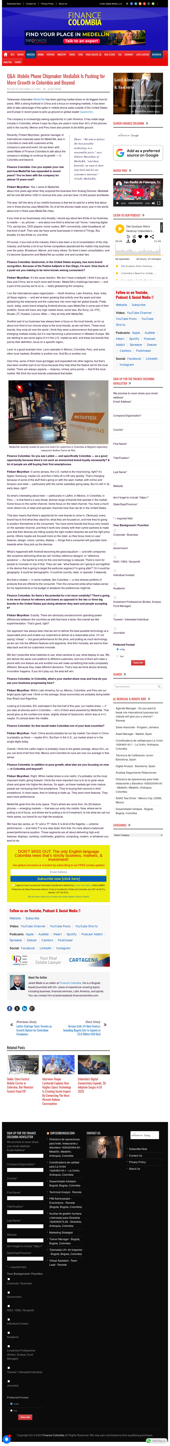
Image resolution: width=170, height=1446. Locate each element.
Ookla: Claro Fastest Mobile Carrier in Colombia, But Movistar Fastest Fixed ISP (20, 1084)
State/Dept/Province (125, 504)
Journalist (119, 633)
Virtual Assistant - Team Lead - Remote (63, 1263)
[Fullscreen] (158, 203)
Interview (156, 54)
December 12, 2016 (30, 89)
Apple (30, 934)
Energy (20, 54)
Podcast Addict (92, 934)
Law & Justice (142, 54)
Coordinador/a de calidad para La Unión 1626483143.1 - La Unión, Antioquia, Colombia (139, 745)
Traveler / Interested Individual (131, 619)
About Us (63, 3)
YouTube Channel (33, 926)
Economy (129, 54)
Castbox (47, 940)
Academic (119, 588)
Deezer (32, 940)
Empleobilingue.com (62, 1133)
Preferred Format (124, 644)
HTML (122, 649)
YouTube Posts (60, 926)
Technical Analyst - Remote (65, 1192)
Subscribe (32, 918)
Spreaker (16, 940)
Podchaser (65, 940)
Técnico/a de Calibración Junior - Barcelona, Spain (135, 757)
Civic (80, 54)
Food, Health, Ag (93, 54)
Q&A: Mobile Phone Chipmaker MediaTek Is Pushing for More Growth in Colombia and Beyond (56, 79)
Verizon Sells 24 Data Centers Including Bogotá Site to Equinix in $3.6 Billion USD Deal (81, 1030)
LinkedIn (46, 948)
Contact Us (31, 3)
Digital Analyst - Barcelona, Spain (135, 766)
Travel (72, 54)
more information (83, 885)
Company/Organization (127, 415)
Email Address (122, 401)
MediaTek (39, 99)
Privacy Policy (47, 3)
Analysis (7, 62)
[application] (138, 192)
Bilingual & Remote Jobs (131, 699)
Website (15, 918)
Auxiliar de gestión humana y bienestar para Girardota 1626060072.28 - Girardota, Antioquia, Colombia (65, 1220)
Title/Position (121, 458)
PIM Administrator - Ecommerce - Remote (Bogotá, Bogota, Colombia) (65, 1203)
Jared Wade (54, 89)
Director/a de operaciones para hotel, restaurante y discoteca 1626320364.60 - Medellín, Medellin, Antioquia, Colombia (139, 785)
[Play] (117, 203)
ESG (120, 54)
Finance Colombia (70, 983)
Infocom (31, 54)
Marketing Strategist (61, 1232)
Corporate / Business (125, 534)
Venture (50, 54)
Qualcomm (86, 112)
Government (120, 548)
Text (122, 656)
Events (18, 62)
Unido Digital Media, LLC (111, 3)
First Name (120, 444)
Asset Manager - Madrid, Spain (134, 734)
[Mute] (153, 203)
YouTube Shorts (86, 926)
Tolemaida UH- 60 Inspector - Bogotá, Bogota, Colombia (65, 1252)
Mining (41, 54)
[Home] (5, 54)
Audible (43, 934)
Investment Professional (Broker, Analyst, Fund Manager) (137, 604)
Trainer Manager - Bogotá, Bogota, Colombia (64, 1241)
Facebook (28, 948)
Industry (61, 54)
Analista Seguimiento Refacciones (136, 772)
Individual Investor (124, 575)
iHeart (57, 934)
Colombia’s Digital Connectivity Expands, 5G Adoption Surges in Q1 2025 (92, 1084)
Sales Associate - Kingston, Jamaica (137, 727)
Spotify (72, 934)
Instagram (63, 948)
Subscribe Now (14, 3)
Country (118, 429)
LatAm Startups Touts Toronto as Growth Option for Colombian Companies (34, 1030)
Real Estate (109, 54)
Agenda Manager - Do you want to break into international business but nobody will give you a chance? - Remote (137, 714)
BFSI (12, 54)
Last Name (120, 472)
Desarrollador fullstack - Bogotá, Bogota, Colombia (134, 811)
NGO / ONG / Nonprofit (126, 561)
